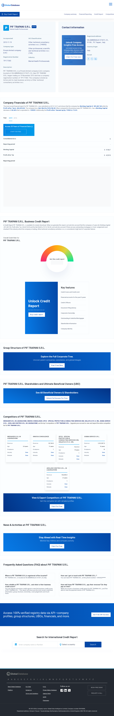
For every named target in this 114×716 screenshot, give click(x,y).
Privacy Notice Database (50, 690)
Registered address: (94, 36)
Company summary (70, 14)
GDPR (44, 697)
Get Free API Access (101, 615)
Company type (8, 46)
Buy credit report (36, 314)
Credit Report (98, 14)
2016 (15, 118)
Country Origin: (92, 47)
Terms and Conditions (32, 693)
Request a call (96, 693)
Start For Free (57, 506)
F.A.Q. (44, 686)
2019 (10, 118)
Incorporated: (8, 38)
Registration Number (10, 57)
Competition (110, 14)
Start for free (15, 132)
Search (93, 644)
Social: (89, 55)
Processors (46, 700)
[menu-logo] (10, 5)
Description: (7, 67)
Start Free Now (57, 365)
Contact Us (29, 690)
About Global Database (14, 686)
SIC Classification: (35, 38)
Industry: (31, 57)
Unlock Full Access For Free (57, 398)
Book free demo (97, 687)
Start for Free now (73, 57)
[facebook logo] (88, 59)
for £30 (57, 262)
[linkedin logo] (95, 59)
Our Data (28, 686)
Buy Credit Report (11, 14)
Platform (10, 690)
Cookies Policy (47, 693)
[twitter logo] (92, 59)
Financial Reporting (85, 14)
